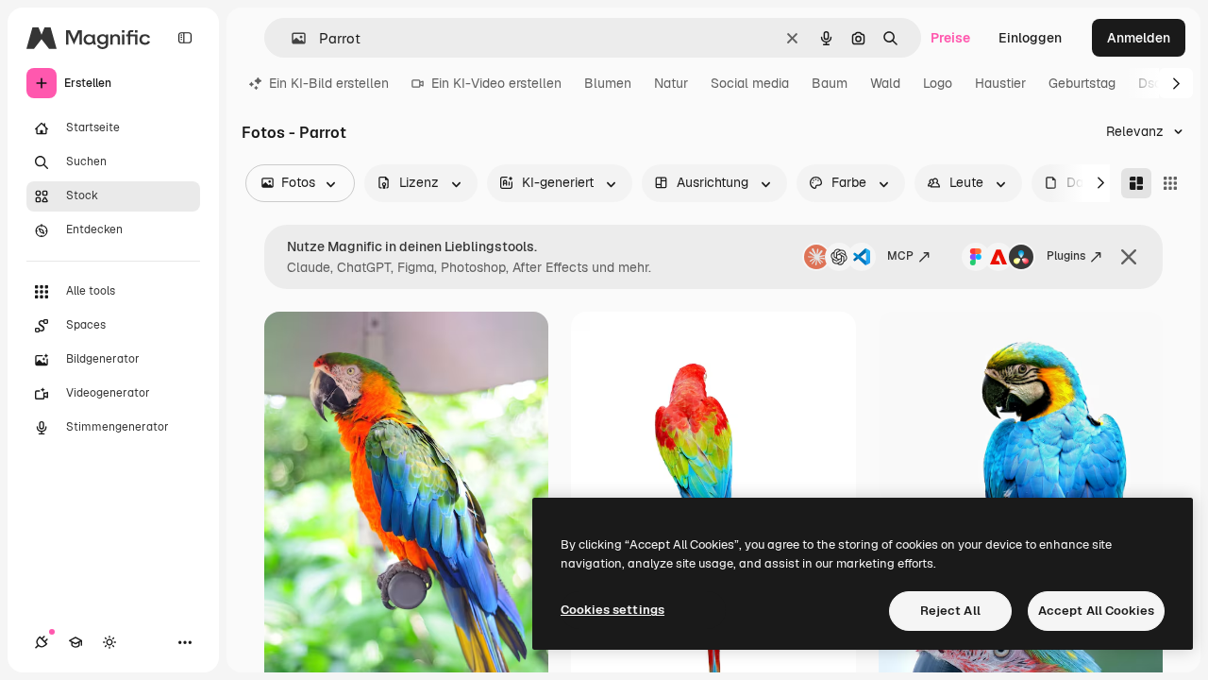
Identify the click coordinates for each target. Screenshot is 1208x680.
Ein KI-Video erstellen (496, 83)
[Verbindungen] (41, 642)
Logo (937, 83)
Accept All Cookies (1096, 611)
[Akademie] (75, 642)
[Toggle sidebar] (185, 38)
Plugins (1066, 256)
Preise (950, 37)
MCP (900, 256)
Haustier (1000, 83)
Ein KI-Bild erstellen (329, 83)
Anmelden (1138, 37)
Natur (671, 83)
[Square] (1170, 183)
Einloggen (1030, 37)
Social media (750, 83)
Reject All (950, 611)
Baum (829, 83)
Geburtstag (1082, 83)
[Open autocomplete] (291, 38)
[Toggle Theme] (109, 642)
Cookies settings (612, 610)
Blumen (607, 83)
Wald (885, 83)
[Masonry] (1136, 183)
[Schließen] (1128, 257)
